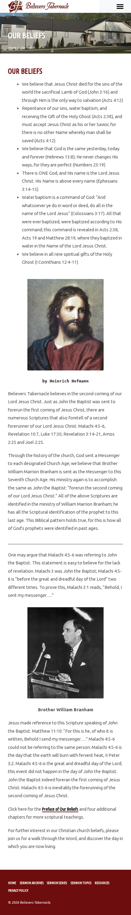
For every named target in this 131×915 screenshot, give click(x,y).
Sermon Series (57, 883)
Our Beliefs (28, 47)
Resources (102, 883)
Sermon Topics (81, 883)
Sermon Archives (32, 883)
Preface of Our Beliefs (60, 809)
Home (12, 47)
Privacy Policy (18, 890)
